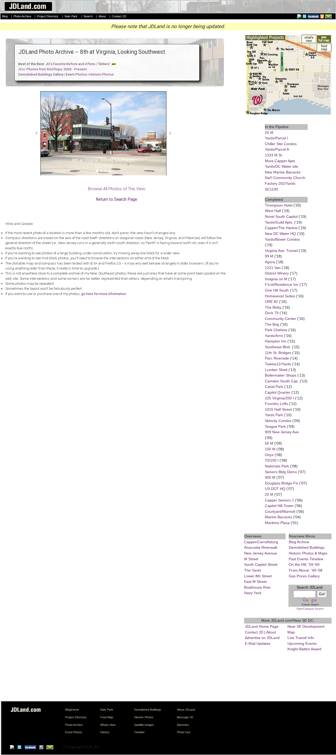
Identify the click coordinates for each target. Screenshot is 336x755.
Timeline (139, 732)
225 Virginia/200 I (279, 398)
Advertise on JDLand (262, 638)
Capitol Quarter (277, 392)
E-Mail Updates (257, 643)
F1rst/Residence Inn (281, 284)
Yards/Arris (274, 336)
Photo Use (183, 732)
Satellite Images (144, 724)
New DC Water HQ (280, 233)
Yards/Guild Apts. (279, 222)
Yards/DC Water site (281, 166)
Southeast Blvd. (278, 347)
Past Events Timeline (306, 559)
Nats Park (71, 16)
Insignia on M (276, 279)
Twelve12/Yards (278, 364)
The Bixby (273, 307)
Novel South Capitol (281, 216)
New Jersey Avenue (260, 553)
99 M (269, 256)
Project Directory (48, 16)
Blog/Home (72, 709)
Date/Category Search (310, 608)
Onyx (269, 455)
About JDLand (186, 709)
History (104, 732)
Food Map (106, 717)
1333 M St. (274, 155)
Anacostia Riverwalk (260, 547)
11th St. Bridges (278, 353)
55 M (269, 443)
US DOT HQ (275, 489)
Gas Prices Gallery (304, 576)
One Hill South (277, 290)
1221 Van (273, 268)
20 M (269, 494)
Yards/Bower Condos (282, 239)
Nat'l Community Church (285, 178)
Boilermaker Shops (280, 375)
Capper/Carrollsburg (261, 542)
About (102, 16)
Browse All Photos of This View (116, 188)
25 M (269, 132)
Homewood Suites (280, 296)
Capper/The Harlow (281, 228)
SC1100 (271, 189)
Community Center (280, 318)
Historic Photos (301, 553)
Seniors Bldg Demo (281, 472)
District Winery (277, 273)
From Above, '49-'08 (305, 570)
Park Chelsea (276, 330)
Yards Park (274, 415)
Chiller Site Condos (281, 144)
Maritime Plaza (277, 523)
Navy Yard (252, 593)
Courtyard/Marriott (280, 511)
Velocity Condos (278, 421)
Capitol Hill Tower (279, 506)
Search (88, 16)
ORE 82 (271, 301)
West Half (273, 211)
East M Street (255, 581)
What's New (108, 724)
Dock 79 (272, 313)
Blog (5, 16)
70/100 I (272, 460)
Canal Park (274, 386)
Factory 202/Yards (280, 183)
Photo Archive (22, 16)
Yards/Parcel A (277, 149)
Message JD (185, 717)
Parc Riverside (277, 358)
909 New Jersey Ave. (282, 432)
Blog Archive (299, 542)
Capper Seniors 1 (279, 500)
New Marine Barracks (283, 172)
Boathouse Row (257, 587)
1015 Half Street (278, 409)
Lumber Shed (276, 370)
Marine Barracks (278, 517)
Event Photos (73, 732)
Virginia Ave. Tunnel (281, 251)
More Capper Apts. (280, 161)
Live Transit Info (300, 638)
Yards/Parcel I (276, 138)
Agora (270, 262)
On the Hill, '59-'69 (304, 564)
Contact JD (119, 16)
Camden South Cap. (282, 381)
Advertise (183, 724)
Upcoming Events (302, 643)
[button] (36, 133)
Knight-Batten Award (304, 649)
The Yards (252, 570)
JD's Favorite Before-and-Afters (70, 64)
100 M (270, 449)
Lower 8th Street (258, 576)
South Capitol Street (260, 564)
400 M (270, 477)
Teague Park (275, 426)
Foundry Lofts (276, 404)
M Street (251, 559)
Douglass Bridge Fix (281, 483)
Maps (322, 553)
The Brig (272, 324)
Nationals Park (277, 466)
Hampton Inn (275, 341)
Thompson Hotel (278, 205)
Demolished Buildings (306, 547)
